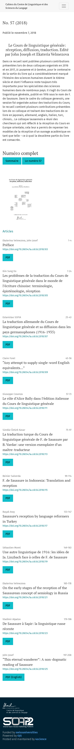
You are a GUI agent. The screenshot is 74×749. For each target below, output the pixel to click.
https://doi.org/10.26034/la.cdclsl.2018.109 (25, 372)
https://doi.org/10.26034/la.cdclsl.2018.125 (25, 669)
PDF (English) (14, 677)
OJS (19, 735)
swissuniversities (27, 732)
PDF (8, 257)
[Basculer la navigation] (64, 6)
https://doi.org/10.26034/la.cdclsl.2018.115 (25, 490)
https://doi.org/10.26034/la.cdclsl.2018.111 (25, 408)
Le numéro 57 (33, 161)
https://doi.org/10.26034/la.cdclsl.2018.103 (25, 249)
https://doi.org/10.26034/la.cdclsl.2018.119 (25, 561)
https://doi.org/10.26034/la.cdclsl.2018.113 (25, 454)
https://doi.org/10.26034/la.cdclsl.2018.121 (25, 597)
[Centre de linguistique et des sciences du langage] (15, 708)
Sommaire (12, 161)
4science (40, 739)
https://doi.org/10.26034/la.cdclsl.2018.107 (25, 336)
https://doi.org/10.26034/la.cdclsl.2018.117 (25, 525)
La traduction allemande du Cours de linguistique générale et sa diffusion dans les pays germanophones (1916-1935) (37, 326)
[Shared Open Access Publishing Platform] (19, 722)
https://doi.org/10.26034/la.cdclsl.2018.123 (25, 633)
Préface (8, 245)
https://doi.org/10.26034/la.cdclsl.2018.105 (25, 295)
